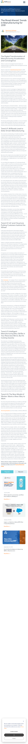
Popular (7, 472)
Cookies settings (14, 731)
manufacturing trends (15, 69)
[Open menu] (24, 2)
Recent (20, 472)
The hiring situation (5, 410)
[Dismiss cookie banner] (23, 721)
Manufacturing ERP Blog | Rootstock (10, 9)
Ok (14, 735)
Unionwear (5, 280)
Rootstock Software (11, 30)
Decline (14, 738)
